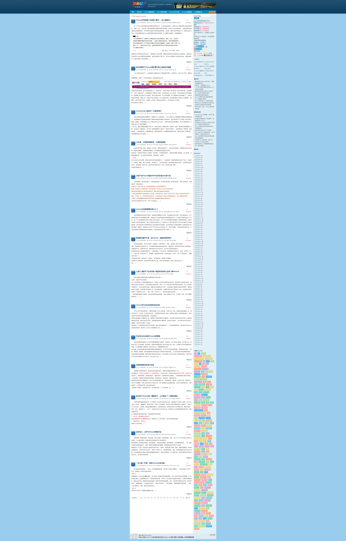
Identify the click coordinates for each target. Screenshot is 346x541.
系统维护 (197, 492)
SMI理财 (161, 113)
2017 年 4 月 (198, 270)
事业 (160, 240)
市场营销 (204, 430)
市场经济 (197, 430)
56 (167, 497)
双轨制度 (197, 397)
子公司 (208, 418)
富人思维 (197, 425)
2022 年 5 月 (198, 198)
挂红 (167, 69)
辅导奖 (208, 513)
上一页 (140, 497)
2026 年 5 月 (198, 159)
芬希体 (170, 144)
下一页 (182, 497)
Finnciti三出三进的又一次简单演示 (148, 111)
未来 (207, 461)
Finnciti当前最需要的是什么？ (147, 209)
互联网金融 (209, 371)
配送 (206, 515)
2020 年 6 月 (198, 210)
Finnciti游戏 (208, 358)
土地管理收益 (199, 410)
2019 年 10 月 (199, 222)
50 (148, 497)
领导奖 (208, 523)
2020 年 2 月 (198, 214)
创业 (165, 398)
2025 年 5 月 (198, 169)
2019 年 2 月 (198, 237)
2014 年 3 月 (198, 340)
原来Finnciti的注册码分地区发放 (204, 103)
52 (154, 497)
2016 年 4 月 (198, 294)
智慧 (196, 461)
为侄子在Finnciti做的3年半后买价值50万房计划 (153, 176)
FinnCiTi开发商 (156, 22)
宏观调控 (209, 420)
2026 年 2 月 (198, 163)
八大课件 (209, 384)
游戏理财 (197, 474)
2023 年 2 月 (198, 191)
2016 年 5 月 (198, 292)
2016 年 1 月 (198, 299)
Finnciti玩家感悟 (142, 144)
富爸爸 (204, 425)
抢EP (196, 446)
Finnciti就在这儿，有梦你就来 (204, 101)
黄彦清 (177, 211)
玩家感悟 (166, 144)
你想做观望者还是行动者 (145, 365)
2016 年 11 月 (199, 280)
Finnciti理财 (163, 22)
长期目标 (201, 521)
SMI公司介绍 (210, 71)
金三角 (174, 69)
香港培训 (209, 526)
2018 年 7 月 (198, 247)
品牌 (196, 400)
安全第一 (201, 420)
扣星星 (197, 443)
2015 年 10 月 (199, 305)
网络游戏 (210, 495)
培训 (208, 412)
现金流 (197, 477)
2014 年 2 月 (198, 342)
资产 (207, 508)
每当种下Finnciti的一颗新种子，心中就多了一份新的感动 (157, 396)
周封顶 (208, 397)
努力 (200, 392)
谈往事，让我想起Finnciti (202, 85)
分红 (207, 387)
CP (195, 353)
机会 (212, 461)
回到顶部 (212, 535)
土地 (165, 69)
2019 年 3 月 (198, 235)
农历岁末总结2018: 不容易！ (203, 130)
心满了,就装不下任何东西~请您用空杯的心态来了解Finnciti (157, 271)
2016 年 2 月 (198, 298)
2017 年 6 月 (198, 266)
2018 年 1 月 (198, 255)
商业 (200, 400)
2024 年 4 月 (198, 179)
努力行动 (206, 392)
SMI (160, 307)
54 (161, 497)
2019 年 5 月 (198, 231)
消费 (206, 472)
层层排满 (197, 428)
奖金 (196, 418)
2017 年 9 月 (198, 261)
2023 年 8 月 (198, 181)
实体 (200, 423)
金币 (196, 518)
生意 (210, 479)
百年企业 (208, 482)
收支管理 (197, 451)
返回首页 (134, 497)
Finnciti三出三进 (142, 113)
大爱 (209, 415)
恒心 (175, 465)
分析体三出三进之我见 (202, 142)
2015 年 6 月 (198, 311)
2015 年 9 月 (198, 307)
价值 (203, 376)
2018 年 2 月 (198, 253)
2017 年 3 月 (198, 272)
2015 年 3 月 (198, 317)
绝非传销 (169, 22)
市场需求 (173, 307)
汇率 (201, 469)
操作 (207, 448)
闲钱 (207, 521)
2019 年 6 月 (198, 229)
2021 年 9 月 (198, 206)
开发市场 (197, 436)
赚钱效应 (197, 513)
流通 (201, 472)
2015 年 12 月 (199, 301)
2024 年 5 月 (198, 177)
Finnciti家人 (206, 356)
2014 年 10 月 (199, 327)
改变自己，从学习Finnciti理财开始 (148, 432)
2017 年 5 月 (198, 268)
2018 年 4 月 (198, 251)
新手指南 (208, 75)
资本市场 (197, 510)
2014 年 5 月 (198, 336)
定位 (196, 423)
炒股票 (204, 474)
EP (198, 353)
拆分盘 (198, 75)
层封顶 (210, 425)
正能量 (197, 469)
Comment (188, 112)
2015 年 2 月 (198, 319)
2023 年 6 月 (198, 183)
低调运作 (209, 376)
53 (158, 497)
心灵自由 (209, 436)
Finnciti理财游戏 (142, 22)
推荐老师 (197, 448)
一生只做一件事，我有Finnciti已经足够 (150, 463)
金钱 (204, 518)
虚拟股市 (197, 503)
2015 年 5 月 (198, 313)
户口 (204, 441)
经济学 (204, 492)
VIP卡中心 (198, 369)
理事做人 (203, 477)
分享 (203, 387)
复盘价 (204, 415)
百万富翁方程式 (199, 482)
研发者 (197, 487)
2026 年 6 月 (198, 157)
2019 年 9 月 (198, 224)
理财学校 (197, 479)
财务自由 (174, 144)
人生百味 (161, 367)
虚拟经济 (179, 22)
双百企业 (161, 211)
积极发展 (197, 490)
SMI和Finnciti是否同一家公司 (203, 140)
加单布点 (161, 69)
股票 (203, 497)
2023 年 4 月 (198, 187)
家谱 (172, 338)
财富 (203, 505)
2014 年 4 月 (198, 338)
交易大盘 (197, 374)
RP (203, 364)
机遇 (210, 464)
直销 (200, 485)
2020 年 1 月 (198, 216)
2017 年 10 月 (199, 259)
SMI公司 (197, 366)
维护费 (170, 69)
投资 (210, 443)
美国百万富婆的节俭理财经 (203, 104)
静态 (203, 523)
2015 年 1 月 (198, 321)
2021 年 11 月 (199, 204)
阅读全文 (189, 62)
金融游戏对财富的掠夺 (202, 95)
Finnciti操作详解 (142, 69)
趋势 (203, 513)
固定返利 (197, 405)
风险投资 (201, 526)
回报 (207, 402)
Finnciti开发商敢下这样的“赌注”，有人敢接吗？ (153, 20)
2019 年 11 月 (199, 220)
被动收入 (168, 434)
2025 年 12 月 (199, 167)
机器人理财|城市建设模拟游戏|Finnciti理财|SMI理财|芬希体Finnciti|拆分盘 (139, 5)
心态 (165, 274)
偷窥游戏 (201, 384)
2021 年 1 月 (198, 208)
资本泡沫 (204, 510)
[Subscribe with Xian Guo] (208, 53)
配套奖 (201, 515)
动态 (196, 392)
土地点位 (204, 407)
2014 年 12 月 (199, 323)
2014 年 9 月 (198, 329)
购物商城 (201, 508)
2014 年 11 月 (199, 325)
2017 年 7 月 (198, 264)
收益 (203, 451)
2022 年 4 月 (198, 200)
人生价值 (204, 374)
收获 (207, 451)
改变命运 (197, 454)
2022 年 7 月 (198, 196)
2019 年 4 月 (198, 233)
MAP (212, 361)
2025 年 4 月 (198, 171)
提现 (203, 448)
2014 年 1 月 (198, 344)
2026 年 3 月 (198, 161)
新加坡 (205, 456)
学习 (196, 420)
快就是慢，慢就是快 (201, 438)
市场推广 (209, 428)
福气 (201, 487)
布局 (203, 433)
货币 (196, 508)
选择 (196, 515)
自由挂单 (209, 497)
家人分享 (164, 240)
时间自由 (209, 459)
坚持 (205, 410)
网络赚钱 (174, 22)
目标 (196, 485)
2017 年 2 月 (198, 274)
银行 (196, 521)
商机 (203, 402)
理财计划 (174, 113)
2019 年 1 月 (198, 239)
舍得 (174, 367)
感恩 (167, 240)
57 (171, 497)
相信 (204, 485)
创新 (196, 389)
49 (145, 497)
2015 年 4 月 (198, 315)
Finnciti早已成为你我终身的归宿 (148, 305)
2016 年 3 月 (198, 296)
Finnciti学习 (198, 356)
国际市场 (204, 405)
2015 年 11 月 (199, 303)
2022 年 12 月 (199, 193)
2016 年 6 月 (198, 290)
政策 (210, 454)
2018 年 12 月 (199, 241)
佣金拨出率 (198, 382)
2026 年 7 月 (198, 156)
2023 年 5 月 (198, 185)
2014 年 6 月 (198, 335)
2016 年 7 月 (198, 288)
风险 (196, 526)
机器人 (170, 113)
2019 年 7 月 (198, 227)
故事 (196, 456)
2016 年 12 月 (199, 278)
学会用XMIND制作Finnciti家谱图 (148, 336)
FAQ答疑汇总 (200, 62)
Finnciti (150, 22)
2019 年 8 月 (198, 226)
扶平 (174, 211)
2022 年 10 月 (199, 194)
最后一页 (188, 497)
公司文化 (197, 387)
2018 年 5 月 (198, 249)
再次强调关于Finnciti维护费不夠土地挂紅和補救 (153, 67)
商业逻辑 (197, 402)
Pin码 (196, 364)
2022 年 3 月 (198, 202)
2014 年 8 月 (198, 331)
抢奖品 (201, 446)
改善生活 (161, 144)
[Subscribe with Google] (198, 53)
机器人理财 (203, 464)
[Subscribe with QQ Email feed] (198, 55)
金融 (200, 518)
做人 (196, 384)
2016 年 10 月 (199, 282)
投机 (206, 443)
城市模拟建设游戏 (168, 211)
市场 (203, 428)
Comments (188, 21)
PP (200, 364)
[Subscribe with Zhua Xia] (208, 55)
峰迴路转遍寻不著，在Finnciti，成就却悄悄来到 (153, 238)
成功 (170, 240)
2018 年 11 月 (199, 243)
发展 (203, 397)
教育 (200, 456)
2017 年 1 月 (198, 276)
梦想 (196, 466)
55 (164, 497)
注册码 (197, 472)
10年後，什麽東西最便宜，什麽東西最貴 (151, 142)
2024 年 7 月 (198, 175)
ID (204, 361)
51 (151, 497)
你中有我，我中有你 (201, 379)
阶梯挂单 (197, 523)
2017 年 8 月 (198, 263)
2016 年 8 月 (198, 286)
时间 (203, 459)
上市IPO (197, 371)
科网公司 (207, 487)
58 (174, 497)
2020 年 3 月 (198, 212)
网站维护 (203, 495)
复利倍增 (168, 307)
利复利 (201, 389)
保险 (204, 382)
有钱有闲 (166, 367)
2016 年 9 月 (198, 284)
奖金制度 (201, 418)
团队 (212, 402)
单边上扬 (197, 394)
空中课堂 (204, 490)
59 (177, 497)
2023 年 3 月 (198, 189)
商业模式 (206, 400)
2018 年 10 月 (199, 245)
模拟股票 (207, 466)
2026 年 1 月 (198, 165)
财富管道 (209, 505)
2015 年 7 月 (198, 309)
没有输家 (207, 469)
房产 (209, 441)
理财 (209, 477)
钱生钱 (174, 178)
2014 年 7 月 (198, 333)
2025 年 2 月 (198, 173)
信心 (209, 382)
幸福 (207, 433)
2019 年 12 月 (199, 218)
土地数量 (197, 407)
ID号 (207, 361)
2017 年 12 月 (199, 257)
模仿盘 (201, 466)
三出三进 (165, 113)
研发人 (210, 485)
